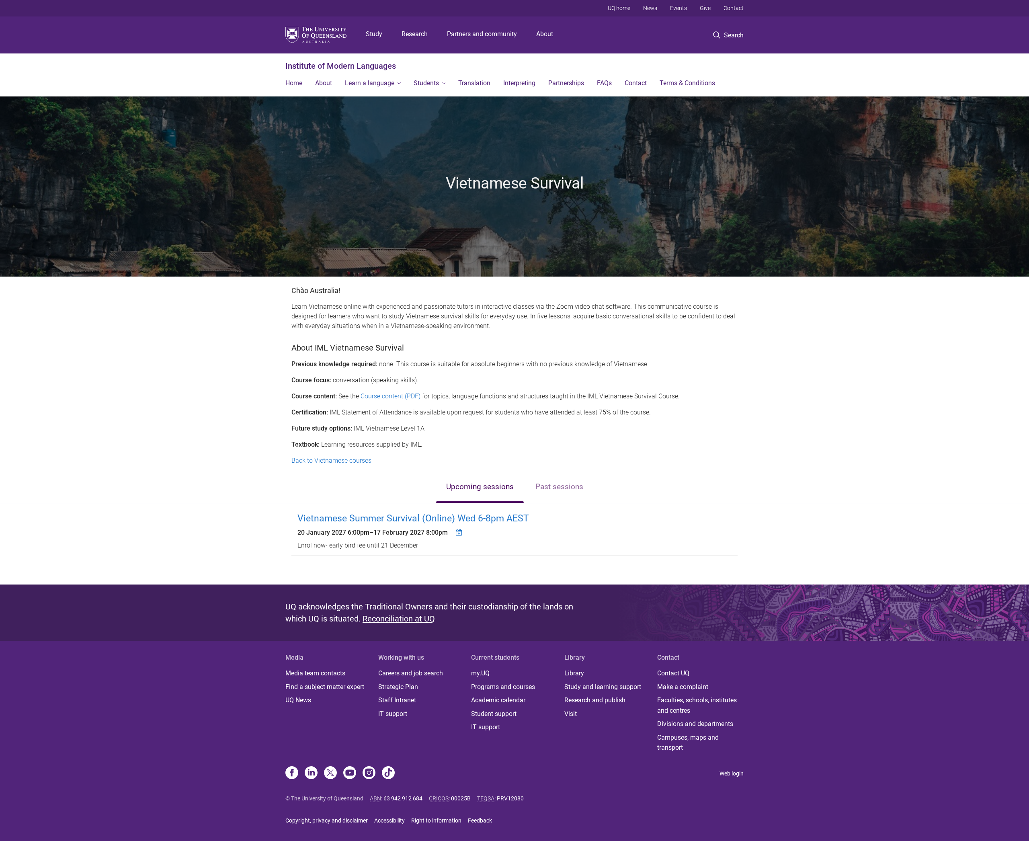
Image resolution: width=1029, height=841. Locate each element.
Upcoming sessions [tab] (480, 486)
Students (426, 83)
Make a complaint (682, 687)
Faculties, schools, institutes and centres (697, 705)
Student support (494, 714)
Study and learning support (602, 687)
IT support (392, 714)
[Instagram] (369, 773)
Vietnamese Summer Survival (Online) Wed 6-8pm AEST (413, 518)
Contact (734, 8)
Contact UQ (673, 673)
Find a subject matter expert (324, 687)
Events (678, 8)
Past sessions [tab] (559, 486)
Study (374, 34)
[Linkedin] (311, 773)
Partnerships (566, 83)
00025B (461, 798)
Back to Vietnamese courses (331, 460)
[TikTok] (388, 773)
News (650, 8)
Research (415, 34)
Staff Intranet (397, 700)
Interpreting (519, 83)
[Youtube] (349, 773)
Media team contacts (315, 673)
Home (293, 83)
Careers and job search (410, 673)
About (544, 34)
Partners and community (482, 34)
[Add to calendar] (460, 532)
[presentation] (480, 487)
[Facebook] (291, 773)
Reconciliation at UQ (399, 619)
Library (574, 673)
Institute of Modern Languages (340, 66)
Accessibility (389, 820)
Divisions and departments (695, 724)
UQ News (298, 700)
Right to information (436, 820)
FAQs (604, 83)
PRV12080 (510, 798)
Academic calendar (498, 700)
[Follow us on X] (330, 773)
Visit (570, 714)
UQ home (619, 8)
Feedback (480, 820)
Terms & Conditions (687, 83)
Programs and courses (503, 687)
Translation (474, 83)
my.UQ (480, 673)
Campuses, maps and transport (688, 743)
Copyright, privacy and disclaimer (326, 820)
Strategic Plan (398, 687)
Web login (731, 773)
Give (705, 8)
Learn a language (369, 83)
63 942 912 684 (402, 798)
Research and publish (594, 700)
